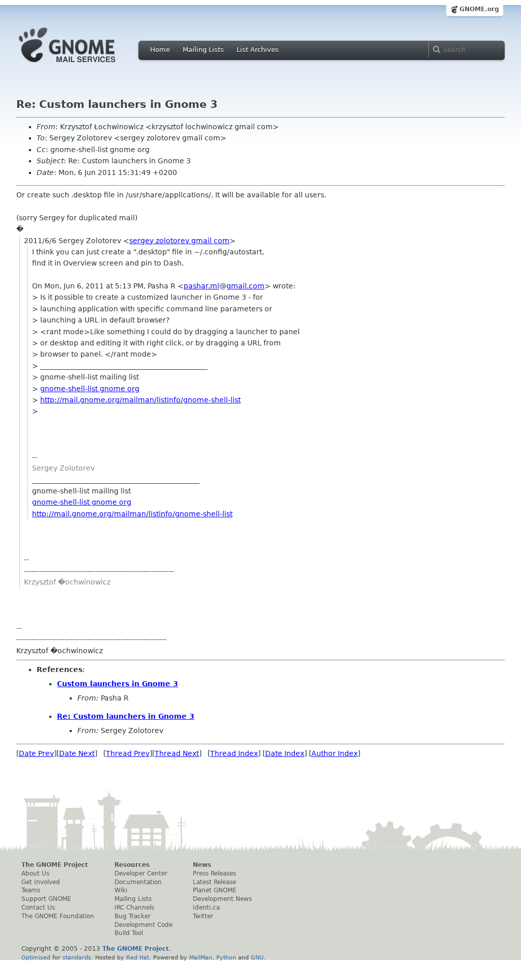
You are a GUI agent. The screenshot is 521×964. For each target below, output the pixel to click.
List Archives (258, 49)
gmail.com (245, 286)
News (202, 864)
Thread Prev (128, 753)
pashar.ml (201, 286)
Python (226, 957)
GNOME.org (479, 9)
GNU (257, 957)
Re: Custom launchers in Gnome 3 (125, 716)
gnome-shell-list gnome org (89, 389)
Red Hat (137, 957)
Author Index (334, 753)
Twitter (203, 916)
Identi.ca (206, 907)
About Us (35, 873)
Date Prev (36, 753)
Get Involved (40, 882)
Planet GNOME (215, 890)
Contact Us (38, 907)
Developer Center (140, 873)
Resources (132, 864)
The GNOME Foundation (57, 916)
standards (77, 957)
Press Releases (214, 873)
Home (160, 49)
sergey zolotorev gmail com (179, 241)
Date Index (284, 753)
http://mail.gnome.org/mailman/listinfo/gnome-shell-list (140, 400)
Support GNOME (46, 898)
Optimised (35, 957)
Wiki (120, 890)
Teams (30, 890)
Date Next (77, 753)
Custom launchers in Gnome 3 (117, 684)
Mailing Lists (203, 49)
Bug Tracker (132, 916)
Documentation (138, 882)
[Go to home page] (82, 65)
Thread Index (234, 753)
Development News (222, 898)
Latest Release (214, 882)
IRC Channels (134, 907)
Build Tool (128, 933)
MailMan (200, 957)
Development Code (143, 924)
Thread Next (177, 753)
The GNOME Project (54, 864)
